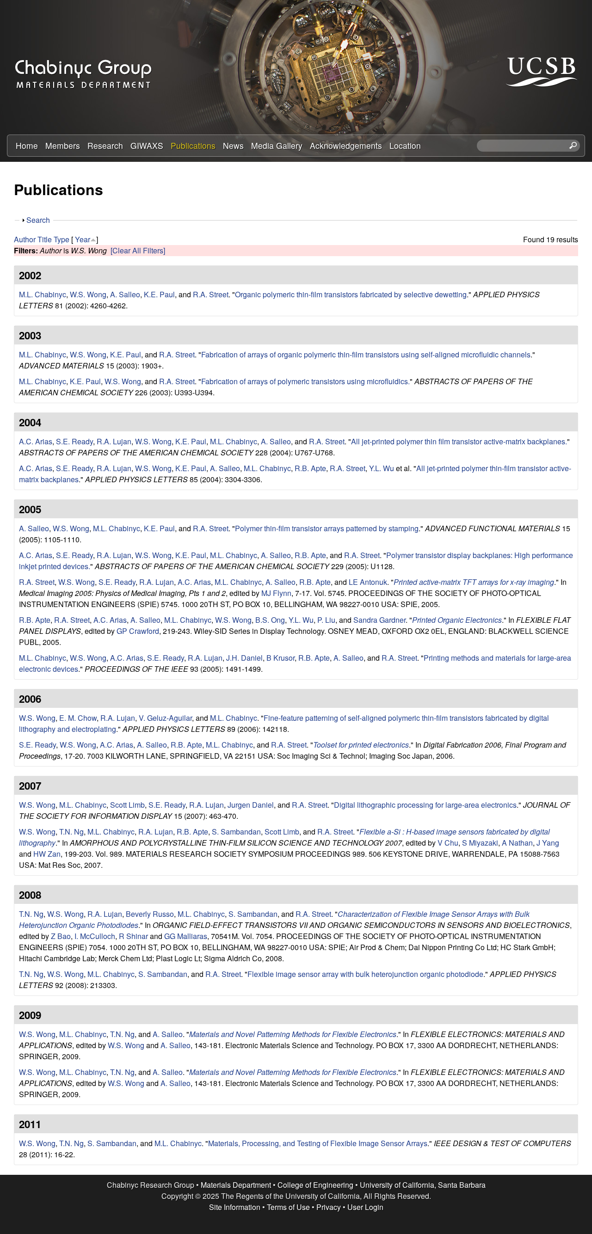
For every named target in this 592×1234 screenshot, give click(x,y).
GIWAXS (146, 145)
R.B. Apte (310, 468)
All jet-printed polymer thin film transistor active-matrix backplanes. (459, 441)
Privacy (328, 1207)
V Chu (448, 842)
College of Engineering (315, 1184)
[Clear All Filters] (138, 250)
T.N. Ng (71, 831)
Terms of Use (288, 1207)
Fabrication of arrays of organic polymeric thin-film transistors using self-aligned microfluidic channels (365, 354)
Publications (193, 145)
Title (44, 239)
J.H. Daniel (244, 657)
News (233, 145)
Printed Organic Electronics (457, 619)
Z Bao (61, 936)
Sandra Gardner (379, 619)
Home (27, 145)
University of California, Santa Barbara (423, 1184)
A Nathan (517, 842)
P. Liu (326, 619)
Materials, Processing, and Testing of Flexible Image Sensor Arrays (317, 1143)
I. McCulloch (94, 936)
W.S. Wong (88, 294)
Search (38, 220)
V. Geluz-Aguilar (165, 717)
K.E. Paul (159, 294)
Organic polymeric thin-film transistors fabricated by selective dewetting (351, 294)
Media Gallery (276, 145)
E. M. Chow (78, 717)
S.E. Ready (74, 441)
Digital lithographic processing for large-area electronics (425, 804)
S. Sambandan (236, 831)
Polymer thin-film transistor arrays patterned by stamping (327, 528)
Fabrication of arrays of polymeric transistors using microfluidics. (305, 381)
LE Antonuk (368, 582)
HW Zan (47, 853)
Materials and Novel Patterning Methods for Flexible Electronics (292, 1034)
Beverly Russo (150, 914)
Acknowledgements (346, 145)
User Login (365, 1207)
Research (105, 145)
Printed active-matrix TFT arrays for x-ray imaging (474, 582)
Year (82, 239)
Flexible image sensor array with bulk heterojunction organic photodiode (365, 974)
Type (61, 239)
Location (405, 145)
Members (62, 145)
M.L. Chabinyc (42, 294)
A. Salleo (125, 294)
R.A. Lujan (114, 441)
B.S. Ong (270, 619)
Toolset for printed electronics (361, 744)
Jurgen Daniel (251, 804)
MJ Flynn (276, 593)
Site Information (234, 1207)
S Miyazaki (480, 842)
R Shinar (133, 936)
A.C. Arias (35, 441)
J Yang (547, 842)
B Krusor (280, 657)
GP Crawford (138, 631)
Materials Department (236, 1184)
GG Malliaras (185, 936)
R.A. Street (210, 294)
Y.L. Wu (381, 468)
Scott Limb (127, 804)
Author (25, 239)
